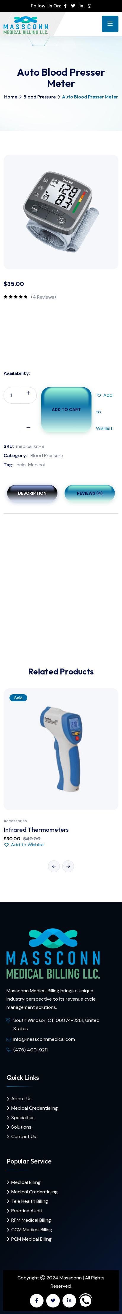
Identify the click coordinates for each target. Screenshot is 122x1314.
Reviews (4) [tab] (90, 493)
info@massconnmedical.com (44, 1039)
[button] (104, 395)
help (21, 465)
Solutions (21, 1127)
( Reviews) (43, 297)
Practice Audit (26, 1211)
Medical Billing (26, 1182)
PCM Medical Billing (31, 1239)
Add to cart (66, 409)
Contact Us (23, 1136)
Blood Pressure (39, 97)
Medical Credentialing (34, 1108)
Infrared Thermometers (36, 829)
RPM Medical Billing (31, 1220)
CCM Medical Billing (31, 1229)
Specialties (23, 1117)
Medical (36, 465)
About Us (21, 1098)
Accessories (15, 820)
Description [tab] (32, 493)
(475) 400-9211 (30, 1050)
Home (10, 97)
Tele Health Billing (29, 1201)
